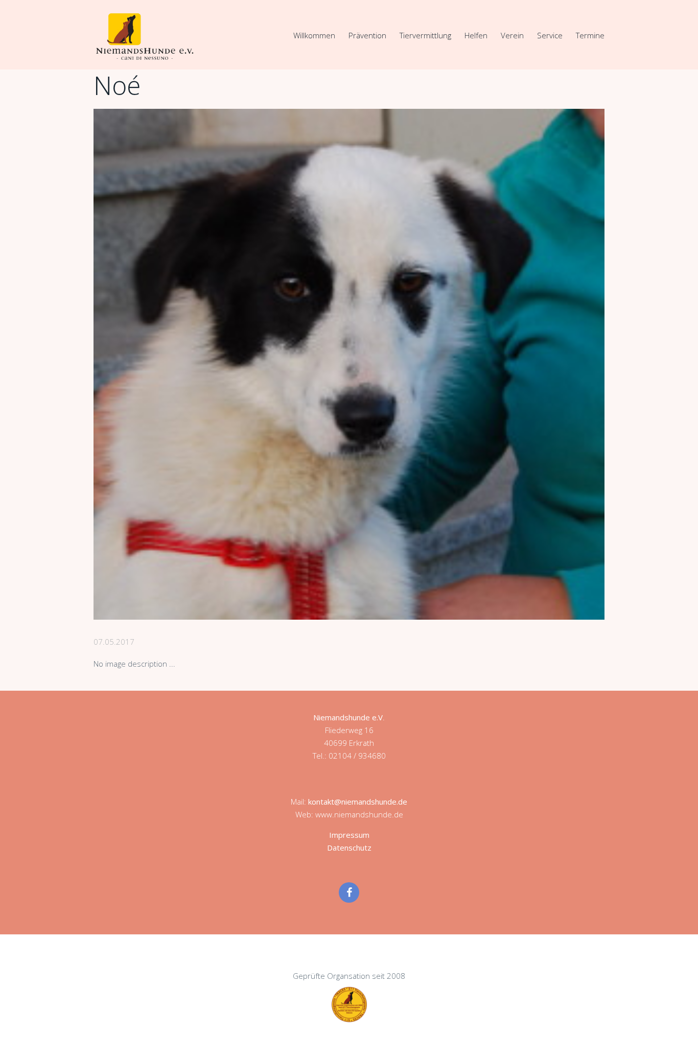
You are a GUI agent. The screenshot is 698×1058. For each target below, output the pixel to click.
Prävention (367, 35)
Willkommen (314, 35)
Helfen (475, 35)
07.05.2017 (114, 642)
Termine (590, 35)
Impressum (349, 835)
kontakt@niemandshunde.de (357, 801)
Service (550, 35)
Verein (512, 35)
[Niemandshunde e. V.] (145, 36)
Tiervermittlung (425, 35)
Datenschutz (349, 847)
